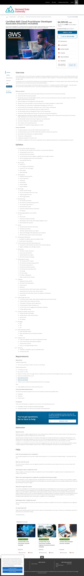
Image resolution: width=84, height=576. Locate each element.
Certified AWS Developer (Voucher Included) (66, 542)
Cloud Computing (20, 16)
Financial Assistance (59, 565)
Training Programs (12, 16)
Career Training (34, 563)
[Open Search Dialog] (76, 2)
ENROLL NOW (67, 32)
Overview (8, 72)
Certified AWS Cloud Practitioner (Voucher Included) (23, 543)
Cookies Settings (12, 571)
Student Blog (69, 563)
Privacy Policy (43, 572)
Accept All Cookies (13, 568)
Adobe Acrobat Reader (23, 380)
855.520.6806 (8, 92)
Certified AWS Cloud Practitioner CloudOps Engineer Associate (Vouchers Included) (47, 544)
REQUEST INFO (72, 65)
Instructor (8, 80)
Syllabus (8, 75)
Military (57, 563)
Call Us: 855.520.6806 (73, 16)
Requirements (9, 77)
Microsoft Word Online (23, 378)
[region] (12, 565)
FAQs (7, 83)
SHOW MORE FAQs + (20, 514)
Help (57, 566)
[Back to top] (42, 562)
